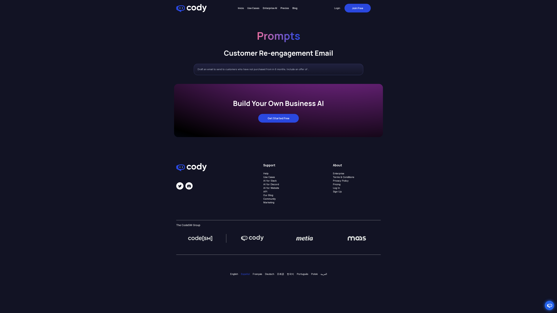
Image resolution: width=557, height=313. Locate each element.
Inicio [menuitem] (241, 8)
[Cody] (252, 238)
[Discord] (189, 186)
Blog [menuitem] (294, 8)
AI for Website (271, 187)
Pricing (336, 184)
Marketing (268, 202)
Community (269, 198)
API (265, 191)
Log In (336, 187)
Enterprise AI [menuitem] (270, 8)
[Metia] (304, 238)
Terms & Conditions (343, 177)
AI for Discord (271, 184)
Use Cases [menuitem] (253, 8)
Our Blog (268, 195)
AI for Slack (270, 180)
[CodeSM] (200, 238)
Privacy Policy (341, 180)
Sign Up (337, 191)
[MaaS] (357, 238)
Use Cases (269, 177)
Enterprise (338, 173)
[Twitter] (179, 186)
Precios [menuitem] (285, 8)
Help (265, 173)
